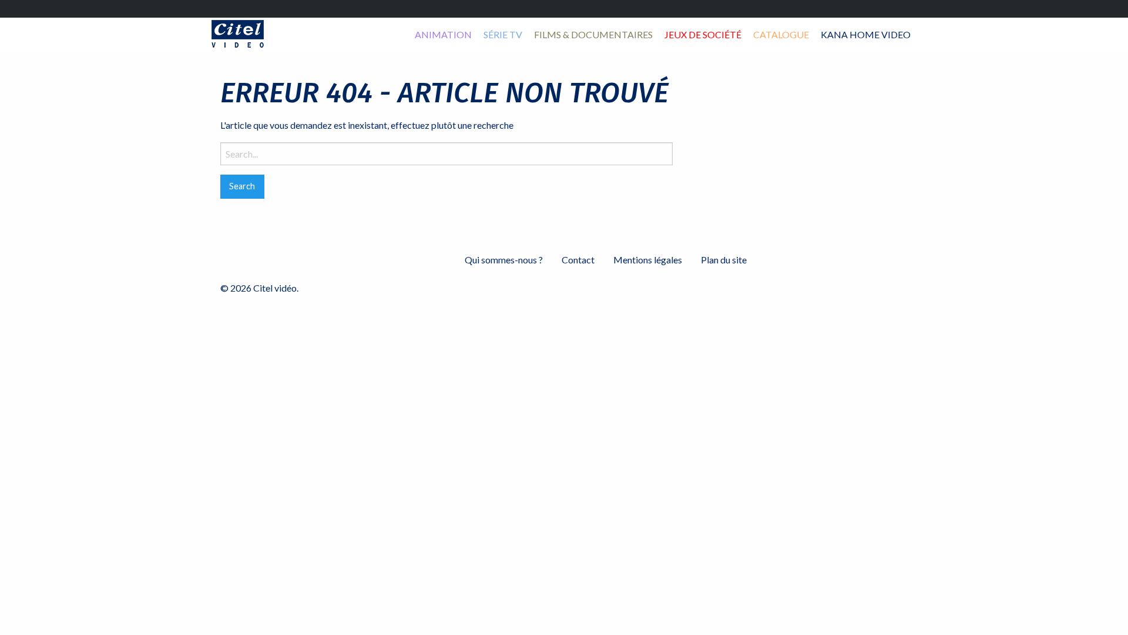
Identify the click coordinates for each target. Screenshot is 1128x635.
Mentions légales (647, 259)
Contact (578, 259)
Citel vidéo (238, 34)
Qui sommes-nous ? (504, 259)
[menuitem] (443, 34)
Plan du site (724, 259)
